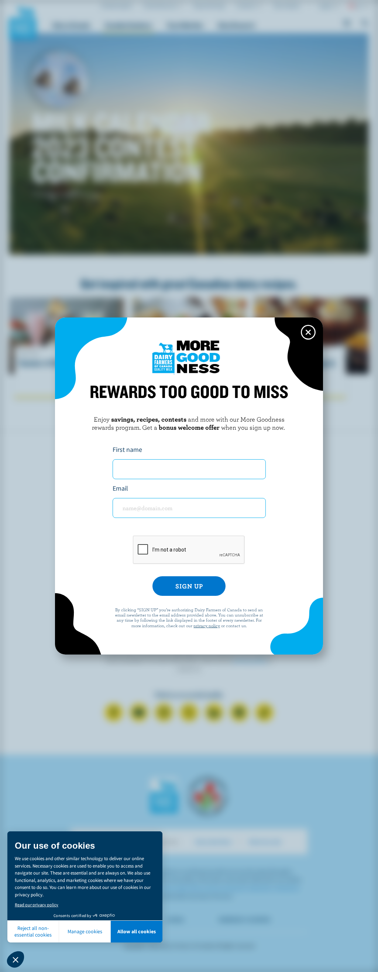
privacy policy (206, 625)
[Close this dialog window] (308, 332)
